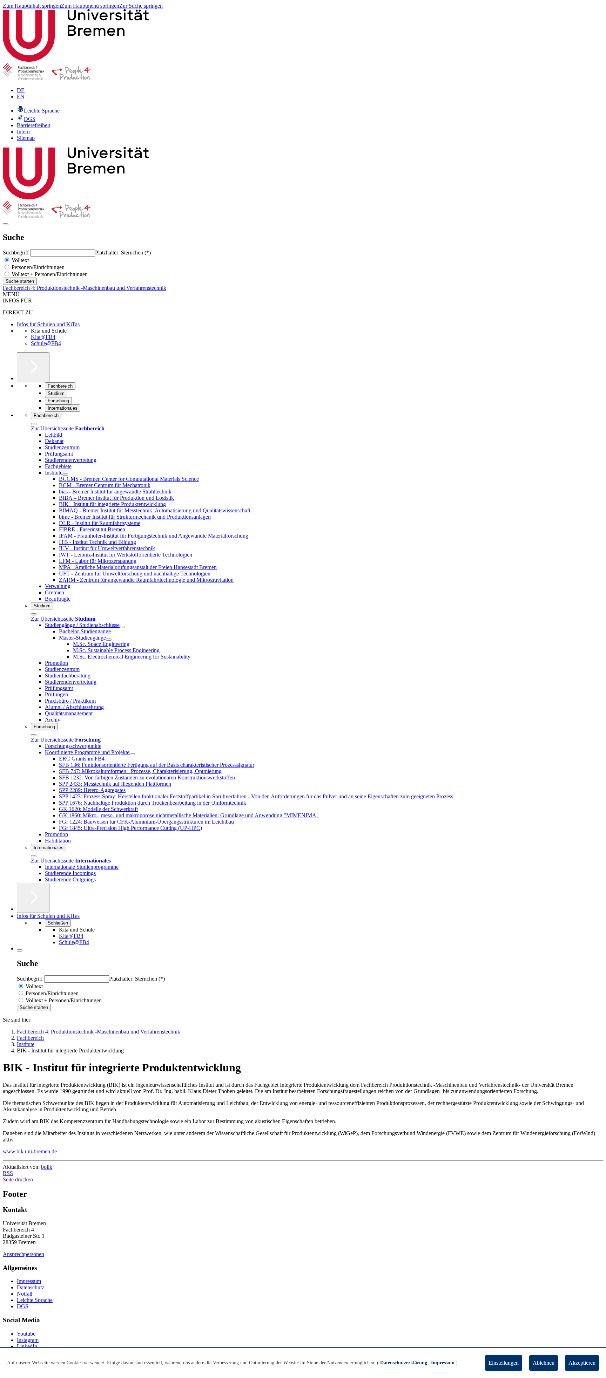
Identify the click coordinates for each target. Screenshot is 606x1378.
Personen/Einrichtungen (37, 267)
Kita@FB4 (43, 337)
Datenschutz (30, 1287)
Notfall (24, 1294)
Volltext (19, 260)
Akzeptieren (581, 1363)
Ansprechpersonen (23, 1254)
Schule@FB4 (46, 343)
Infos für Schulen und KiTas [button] (48, 916)
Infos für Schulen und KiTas (48, 324)
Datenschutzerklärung (403, 1362)
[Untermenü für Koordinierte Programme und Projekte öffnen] (132, 754)
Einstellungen (504, 1363)
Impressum (29, 1281)
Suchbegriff (16, 252)
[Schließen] (33, 424)
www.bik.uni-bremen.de (30, 1151)
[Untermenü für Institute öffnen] (65, 474)
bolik (46, 1167)
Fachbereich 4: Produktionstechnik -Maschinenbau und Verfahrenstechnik (84, 288)
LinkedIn (27, 1346)
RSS (8, 1173)
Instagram (28, 1340)
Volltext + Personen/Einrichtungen (49, 274)
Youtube (26, 1334)
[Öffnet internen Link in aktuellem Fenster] (46, 78)
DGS (22, 1306)
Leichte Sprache (35, 1300)
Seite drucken (18, 1179)
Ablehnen (543, 1363)
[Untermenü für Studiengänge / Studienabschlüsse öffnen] (122, 627)
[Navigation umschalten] (5, 224)
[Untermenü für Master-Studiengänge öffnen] (109, 640)
